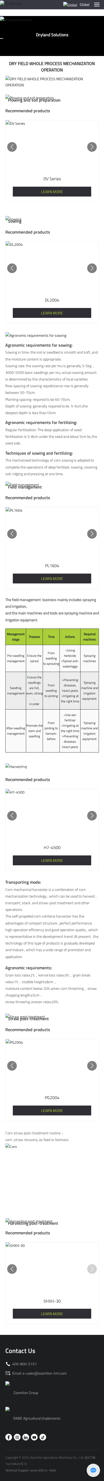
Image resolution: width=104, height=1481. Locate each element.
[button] (12, 147)
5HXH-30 (52, 1301)
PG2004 (52, 1097)
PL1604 (52, 565)
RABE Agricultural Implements (37, 1418)
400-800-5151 (24, 1364)
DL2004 (52, 300)
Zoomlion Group (25, 1392)
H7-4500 (52, 847)
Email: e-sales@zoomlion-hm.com (39, 1373)
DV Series (52, 178)
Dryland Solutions (52, 34)
